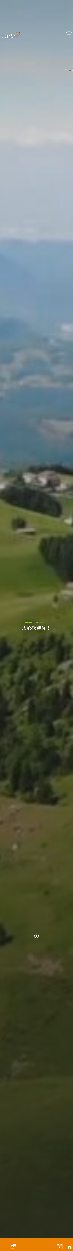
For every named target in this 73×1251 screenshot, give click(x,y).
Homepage (29, 622)
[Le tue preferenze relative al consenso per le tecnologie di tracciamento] (69, 1247)
